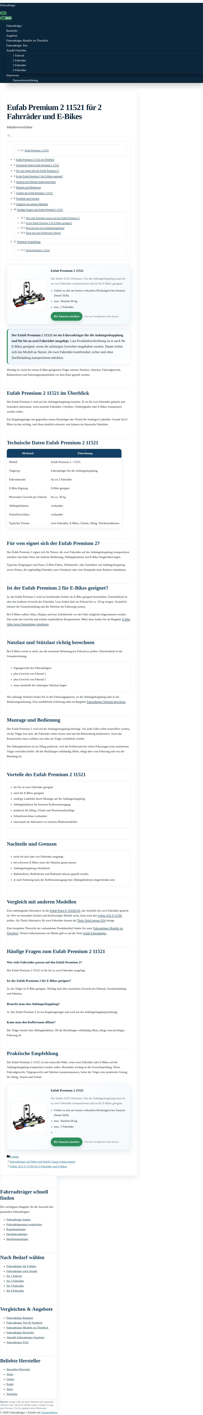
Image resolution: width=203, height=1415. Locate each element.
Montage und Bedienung (28, 187)
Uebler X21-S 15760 (110, 915)
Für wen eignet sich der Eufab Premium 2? (37, 170)
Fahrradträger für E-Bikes (21, 1266)
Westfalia (12, 1394)
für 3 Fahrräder (15, 1285)
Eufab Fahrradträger (94, 933)
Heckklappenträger (17, 1239)
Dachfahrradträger (17, 1234)
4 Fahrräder (19, 70)
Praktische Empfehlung (28, 241)
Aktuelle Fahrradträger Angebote (25, 1337)
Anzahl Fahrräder (16, 50)
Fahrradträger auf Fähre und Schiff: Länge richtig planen (42, 1161)
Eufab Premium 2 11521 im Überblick (35, 159)
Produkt (14, 1156)
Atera (10, 1389)
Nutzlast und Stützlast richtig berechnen (36, 182)
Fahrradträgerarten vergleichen (24, 1224)
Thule (10, 1374)
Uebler (10, 1379)
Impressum (12, 75)
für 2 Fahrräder (15, 1280)
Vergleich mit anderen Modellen (32, 204)
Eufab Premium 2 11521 (37, 150)
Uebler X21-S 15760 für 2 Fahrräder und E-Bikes (38, 1166)
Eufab (10, 1384)
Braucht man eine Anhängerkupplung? (45, 228)
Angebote (11, 35)
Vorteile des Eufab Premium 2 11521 (34, 193)
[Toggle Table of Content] (9, 136)
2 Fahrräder (19, 60)
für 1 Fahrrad (14, 1276)
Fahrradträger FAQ (17, 1342)
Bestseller (12, 30)
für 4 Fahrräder (15, 1290)
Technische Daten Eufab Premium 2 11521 (37, 165)
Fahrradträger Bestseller (20, 1332)
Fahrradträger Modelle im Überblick (27, 40)
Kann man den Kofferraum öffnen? (43, 233)
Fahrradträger (8, 5)
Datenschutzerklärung (25, 80)
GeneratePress (49, 1412)
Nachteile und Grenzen (27, 198)
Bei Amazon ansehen (66, 316)
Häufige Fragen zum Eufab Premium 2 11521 (40, 209)
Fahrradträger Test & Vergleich (24, 1322)
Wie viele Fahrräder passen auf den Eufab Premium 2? (53, 218)
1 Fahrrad (18, 55)
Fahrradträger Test (16, 45)
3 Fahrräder (19, 65)
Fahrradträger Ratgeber (20, 1317)
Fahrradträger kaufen (19, 1219)
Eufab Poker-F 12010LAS (65, 910)
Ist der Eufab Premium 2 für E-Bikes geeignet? (39, 176)
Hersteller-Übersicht (18, 1369)
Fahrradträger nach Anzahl (22, 1271)
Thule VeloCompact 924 (91, 920)
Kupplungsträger (16, 1229)
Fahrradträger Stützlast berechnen (106, 701)
